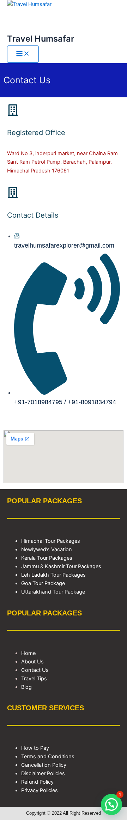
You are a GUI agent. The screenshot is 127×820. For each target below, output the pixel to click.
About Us (32, 661)
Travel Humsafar (40, 39)
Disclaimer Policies (43, 773)
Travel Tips (34, 678)
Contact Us (35, 670)
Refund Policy (37, 782)
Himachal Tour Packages (50, 541)
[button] (111, 804)
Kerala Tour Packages (46, 558)
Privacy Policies (39, 790)
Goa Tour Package (43, 583)
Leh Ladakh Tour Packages (53, 575)
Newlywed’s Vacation (47, 549)
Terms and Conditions (47, 756)
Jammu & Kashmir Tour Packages (61, 566)
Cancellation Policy (43, 765)
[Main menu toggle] (23, 54)
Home (28, 653)
